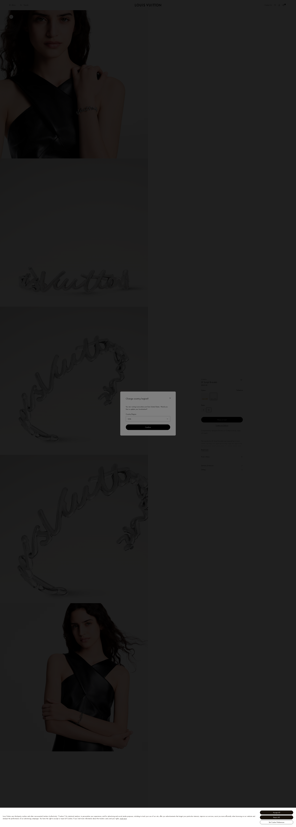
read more (123, 819)
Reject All (276, 817)
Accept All (276, 812)
